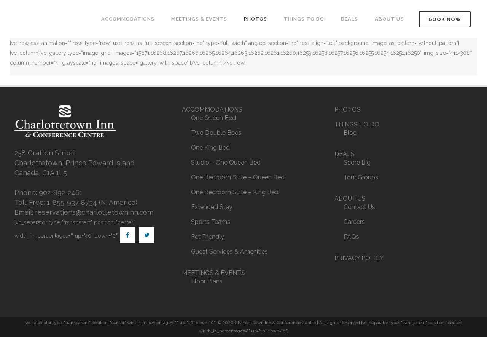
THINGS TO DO (356, 124)
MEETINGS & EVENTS (213, 272)
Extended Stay (211, 207)
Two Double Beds (216, 132)
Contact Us (359, 207)
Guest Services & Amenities (229, 251)
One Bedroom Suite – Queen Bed (238, 177)
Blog (350, 132)
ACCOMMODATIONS (212, 109)
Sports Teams (210, 221)
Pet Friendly (207, 236)
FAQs (351, 236)
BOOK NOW (444, 19)
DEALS (344, 154)
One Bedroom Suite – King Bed (235, 192)
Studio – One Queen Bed (226, 162)
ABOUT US (350, 198)
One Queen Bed (213, 117)
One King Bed (210, 147)
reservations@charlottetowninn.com (94, 212)
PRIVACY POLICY (359, 258)
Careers (354, 221)
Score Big (357, 162)
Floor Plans (207, 281)
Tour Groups (361, 177)
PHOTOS (347, 109)
